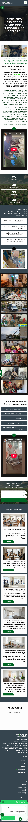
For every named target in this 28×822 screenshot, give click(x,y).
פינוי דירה (22, 760)
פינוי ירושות (17, 74)
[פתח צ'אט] (20, 819)
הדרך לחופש (21, 772)
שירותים (23, 766)
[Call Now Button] (2, 814)
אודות (23, 763)
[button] (2, 7)
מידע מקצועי (21, 769)
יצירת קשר (22, 776)
